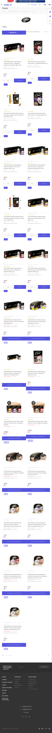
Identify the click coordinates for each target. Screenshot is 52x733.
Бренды (4, 690)
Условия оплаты (32, 679)
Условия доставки (32, 681)
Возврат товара (32, 683)
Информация (32, 676)
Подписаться (44, 666)
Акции (4, 693)
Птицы (4, 684)
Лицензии (17, 687)
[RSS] (46, 8)
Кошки (4, 676)
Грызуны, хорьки (7, 682)
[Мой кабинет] (39, 4)
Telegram (26, 716)
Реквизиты (30, 685)
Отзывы (16, 681)
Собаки (4, 679)
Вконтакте (22, 716)
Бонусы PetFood (18, 685)
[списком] (47, 32)
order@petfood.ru (27, 709)
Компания (18, 676)
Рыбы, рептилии (7, 687)
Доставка (5, 695)
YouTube (29, 716)
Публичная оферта (32, 689)
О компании (17, 679)
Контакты (17, 683)
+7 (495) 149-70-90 (26, 706)
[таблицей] (49, 32)
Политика (30, 687)
